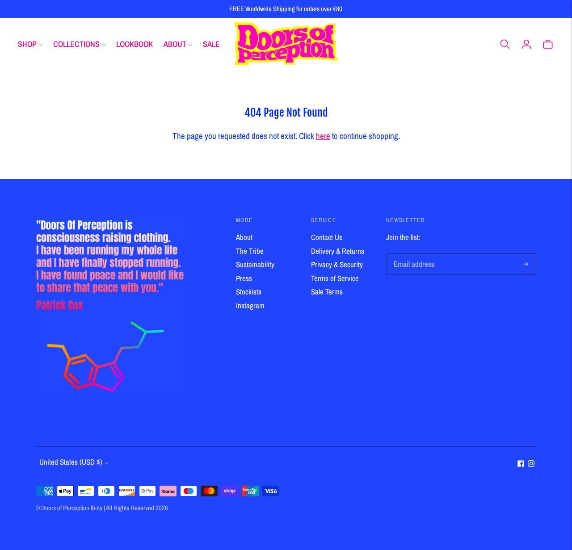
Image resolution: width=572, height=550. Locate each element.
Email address (412, 254)
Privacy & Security (337, 264)
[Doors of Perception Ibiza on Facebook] (520, 464)
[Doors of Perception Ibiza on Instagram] (531, 464)
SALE (211, 44)
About (244, 237)
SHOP (27, 44)
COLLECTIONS (76, 44)
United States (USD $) (70, 462)
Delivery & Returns (337, 251)
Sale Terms (327, 291)
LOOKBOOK (134, 44)
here (323, 136)
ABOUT (175, 44)
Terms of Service (335, 278)
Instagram (250, 305)
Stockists (248, 291)
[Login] (526, 44)
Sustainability (255, 264)
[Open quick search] (505, 44)
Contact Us (326, 237)
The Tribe (250, 251)
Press (244, 278)
